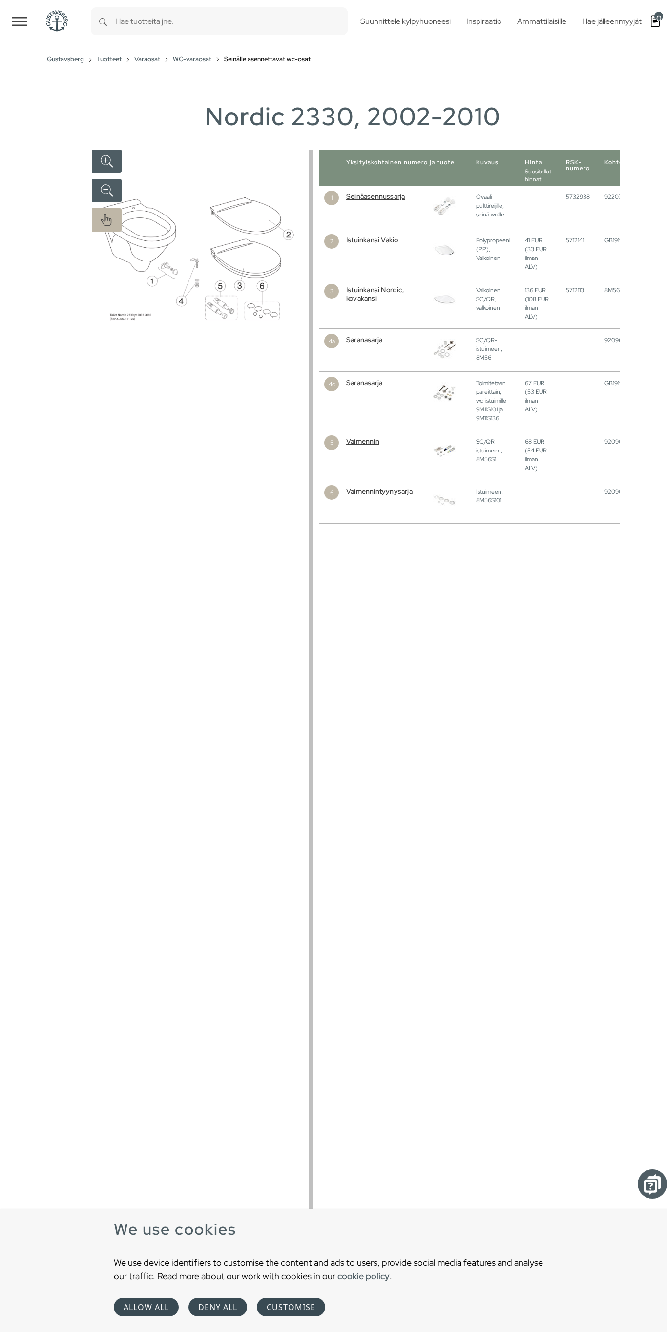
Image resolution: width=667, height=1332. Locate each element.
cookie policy (363, 1276)
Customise (291, 1307)
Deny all (217, 1307)
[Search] (103, 21)
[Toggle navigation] (19, 21)
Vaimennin (362, 441)
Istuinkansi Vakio (372, 240)
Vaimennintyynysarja (379, 491)
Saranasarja (364, 339)
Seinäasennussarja (375, 196)
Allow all (146, 1307)
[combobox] (231, 21)
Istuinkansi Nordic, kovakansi (375, 293)
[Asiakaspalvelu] (652, 1184)
